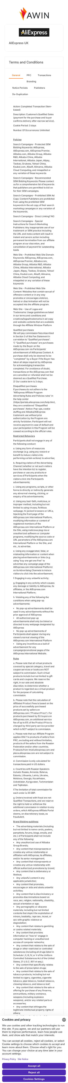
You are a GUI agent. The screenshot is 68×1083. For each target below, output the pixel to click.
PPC (29, 75)
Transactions (44, 75)
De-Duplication (20, 94)
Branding (31, 81)
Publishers (39, 87)
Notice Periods (20, 87)
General (16, 75)
